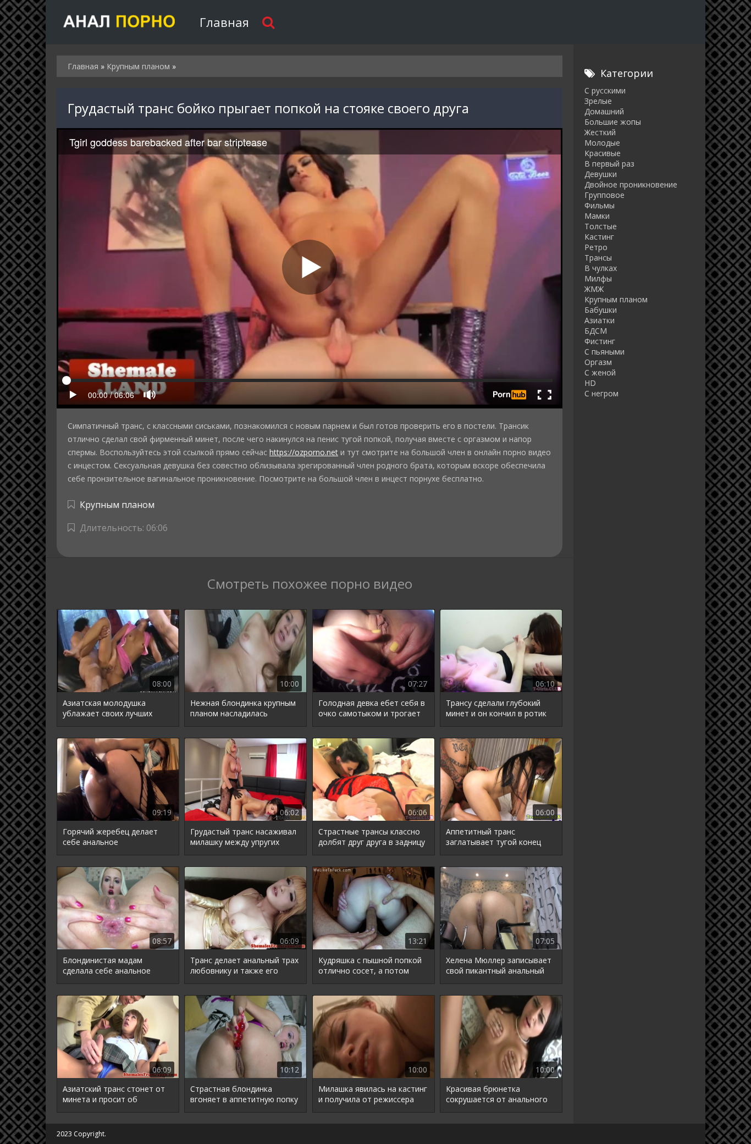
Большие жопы (612, 122)
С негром (601, 393)
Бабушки (600, 310)
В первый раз (609, 163)
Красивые (602, 153)
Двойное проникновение (630, 184)
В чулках (600, 268)
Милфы (598, 278)
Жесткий (600, 132)
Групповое (604, 195)
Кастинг (599, 236)
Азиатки (599, 320)
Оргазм (598, 362)
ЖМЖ (594, 289)
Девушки (600, 174)
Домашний (604, 111)
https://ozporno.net (303, 452)
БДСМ (595, 330)
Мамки (597, 216)
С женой (600, 372)
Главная (224, 22)
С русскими (605, 90)
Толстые (600, 226)
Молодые (602, 142)
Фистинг (599, 341)
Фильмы (599, 205)
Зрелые (598, 101)
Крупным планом (117, 505)
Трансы (598, 257)
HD (590, 383)
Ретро (596, 247)
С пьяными (604, 351)
